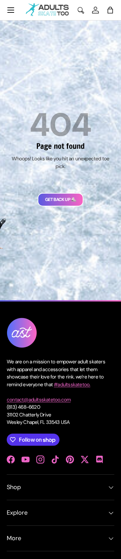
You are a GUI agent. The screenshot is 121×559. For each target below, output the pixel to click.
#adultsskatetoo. (72, 384)
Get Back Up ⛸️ (60, 199)
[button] (110, 10)
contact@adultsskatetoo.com (39, 399)
